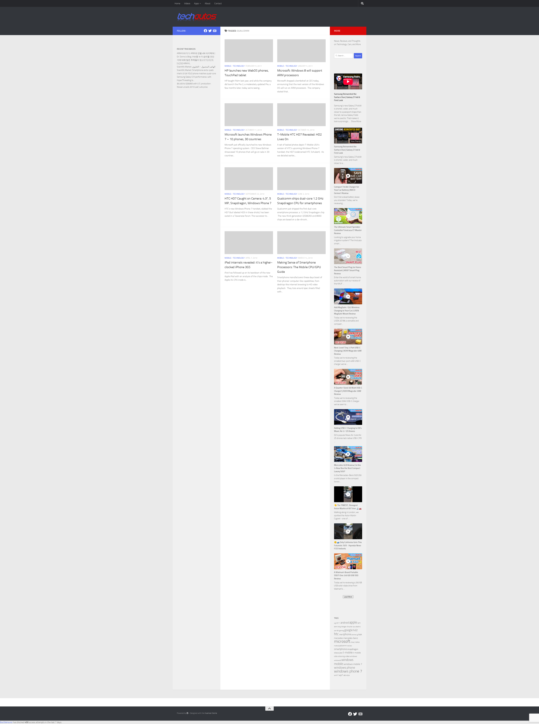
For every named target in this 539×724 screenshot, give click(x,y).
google (348, 630)
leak (360, 634)
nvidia (336, 646)
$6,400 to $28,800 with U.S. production (194, 83)
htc (336, 634)
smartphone (340, 649)
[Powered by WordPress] (187, 713)
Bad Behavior (6, 722)
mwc (353, 642)
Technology (239, 66)
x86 (344, 675)
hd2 (355, 630)
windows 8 (337, 660)
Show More (356, 121)
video (347, 656)
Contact (218, 3)
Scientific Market (184, 67)
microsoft (342, 641)
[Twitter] (210, 30)
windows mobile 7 (353, 664)
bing (339, 627)
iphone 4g (354, 635)
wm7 (336, 675)
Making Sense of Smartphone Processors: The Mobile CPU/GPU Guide (299, 267)
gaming (341, 631)
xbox (348, 675)
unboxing (341, 656)
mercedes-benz (350, 638)
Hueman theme (211, 713)
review (349, 646)
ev (338, 630)
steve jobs (338, 653)
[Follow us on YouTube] (214, 30)
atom (335, 627)
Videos (187, 3)
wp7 (341, 675)
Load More (348, 597)
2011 (338, 623)
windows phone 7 (348, 671)
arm (359, 623)
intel (341, 634)
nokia (357, 642)
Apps (196, 3)
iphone (347, 634)
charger (343, 627)
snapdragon (352, 649)
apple (353, 622)
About (207, 3)
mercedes (338, 638)
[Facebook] (205, 30)
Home (177, 3)
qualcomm (342, 645)
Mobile (228, 66)
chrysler (349, 627)
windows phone (344, 667)
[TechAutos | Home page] (197, 17)
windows (353, 656)
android (345, 622)
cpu (354, 627)
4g (335, 623)
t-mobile (348, 652)
